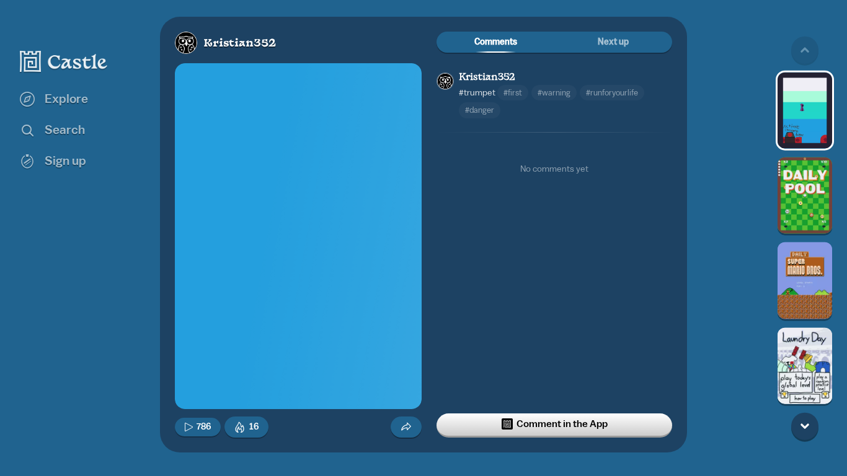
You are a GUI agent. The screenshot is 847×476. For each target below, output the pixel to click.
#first (512, 93)
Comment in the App (562, 424)
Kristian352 (239, 43)
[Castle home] (64, 61)
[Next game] (804, 425)
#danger (479, 110)
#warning (554, 93)
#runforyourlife (612, 93)
